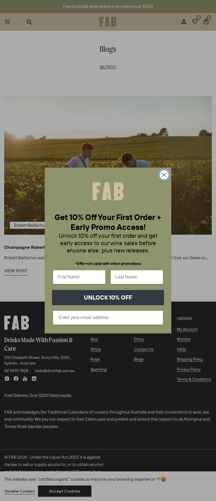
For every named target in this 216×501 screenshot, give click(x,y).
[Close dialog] (164, 175)
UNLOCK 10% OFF (108, 297)
